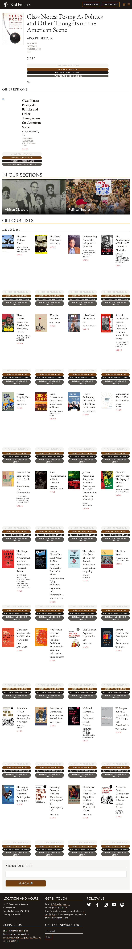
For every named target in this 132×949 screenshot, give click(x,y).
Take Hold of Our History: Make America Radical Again (56, 713)
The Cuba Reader (120, 552)
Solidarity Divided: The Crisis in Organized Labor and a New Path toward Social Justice (122, 326)
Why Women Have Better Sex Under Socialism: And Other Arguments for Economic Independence (56, 641)
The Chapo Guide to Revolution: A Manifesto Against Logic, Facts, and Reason (23, 561)
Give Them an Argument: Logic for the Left (89, 634)
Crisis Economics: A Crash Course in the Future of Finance (56, 400)
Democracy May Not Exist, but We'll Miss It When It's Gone (23, 636)
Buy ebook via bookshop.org (67, 72)
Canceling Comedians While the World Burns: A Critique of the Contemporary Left (56, 798)
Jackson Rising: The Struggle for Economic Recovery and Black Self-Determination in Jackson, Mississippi (89, 486)
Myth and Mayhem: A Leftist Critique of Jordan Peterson (88, 717)
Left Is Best (11, 229)
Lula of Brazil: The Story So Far (89, 318)
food (91, 4)
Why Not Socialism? (54, 316)
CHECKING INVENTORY (67, 65)
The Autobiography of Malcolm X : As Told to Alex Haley (123, 243)
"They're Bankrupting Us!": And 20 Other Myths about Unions (89, 400)
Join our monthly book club (15, 930)
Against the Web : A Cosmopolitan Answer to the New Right (23, 715)
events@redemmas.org (57, 917)
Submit (49, 937)
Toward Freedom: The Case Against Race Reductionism (122, 636)
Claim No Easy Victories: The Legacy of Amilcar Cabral (122, 479)
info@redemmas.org (60, 904)
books (110, 4)
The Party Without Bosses (21, 240)
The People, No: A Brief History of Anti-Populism (23, 792)
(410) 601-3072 (59, 907)
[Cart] (124, 4)
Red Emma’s (20, 4)
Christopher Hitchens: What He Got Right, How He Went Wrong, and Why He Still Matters (89, 798)
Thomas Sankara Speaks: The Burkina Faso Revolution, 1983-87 (22, 323)
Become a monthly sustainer (16, 934)
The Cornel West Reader (55, 238)
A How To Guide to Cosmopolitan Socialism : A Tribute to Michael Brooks (122, 797)
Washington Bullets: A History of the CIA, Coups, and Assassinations (122, 717)
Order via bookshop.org (67, 69)
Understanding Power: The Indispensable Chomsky (89, 241)
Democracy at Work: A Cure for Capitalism (122, 397)
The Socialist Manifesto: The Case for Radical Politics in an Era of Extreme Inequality (89, 561)
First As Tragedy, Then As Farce (23, 397)
